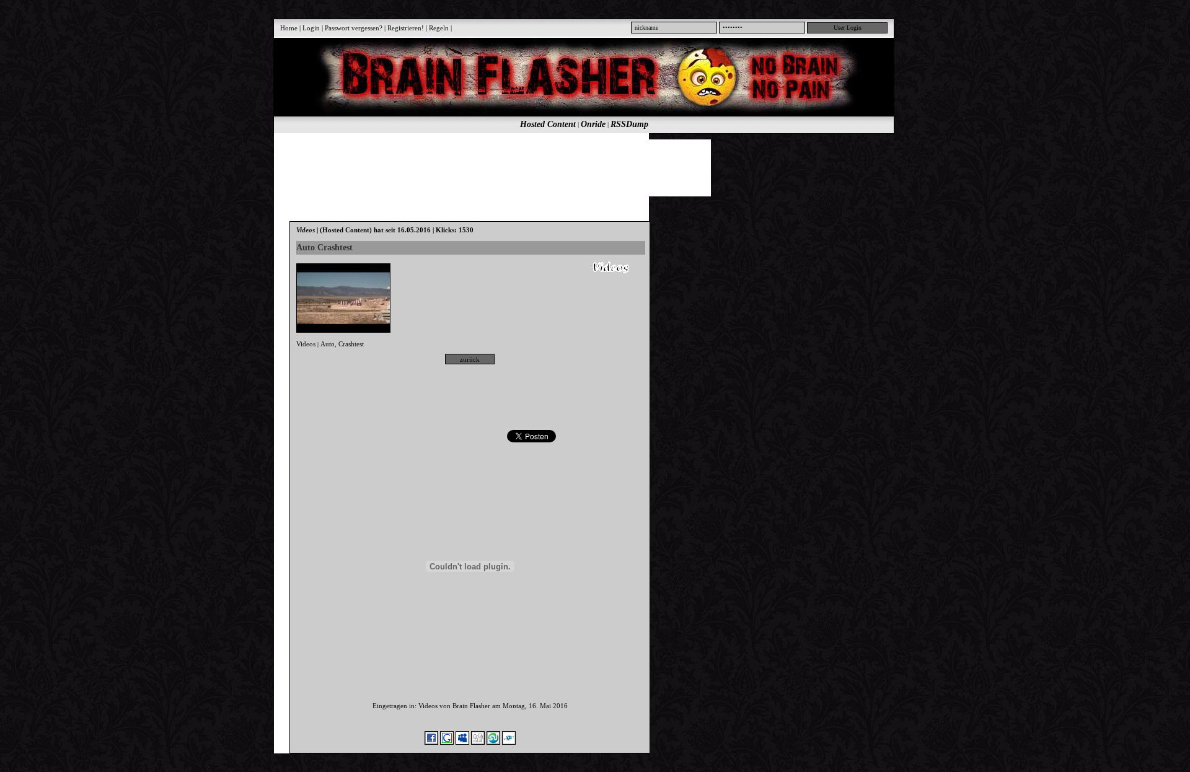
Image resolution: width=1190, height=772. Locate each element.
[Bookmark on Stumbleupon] (493, 742)
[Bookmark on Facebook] (431, 742)
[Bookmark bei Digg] (478, 742)
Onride (593, 124)
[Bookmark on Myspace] (462, 742)
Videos (305, 344)
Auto (327, 344)
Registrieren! (405, 28)
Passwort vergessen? (353, 28)
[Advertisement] (577, 167)
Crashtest (351, 344)
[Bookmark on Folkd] (509, 742)
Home (289, 28)
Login (311, 28)
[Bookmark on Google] (447, 742)
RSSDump (629, 124)
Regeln (439, 28)
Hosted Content (548, 124)
